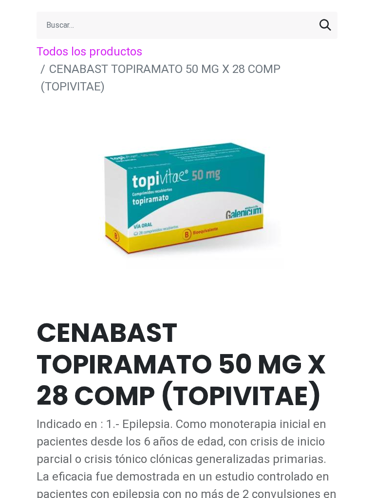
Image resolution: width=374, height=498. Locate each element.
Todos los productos (89, 51)
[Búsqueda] (325, 25)
